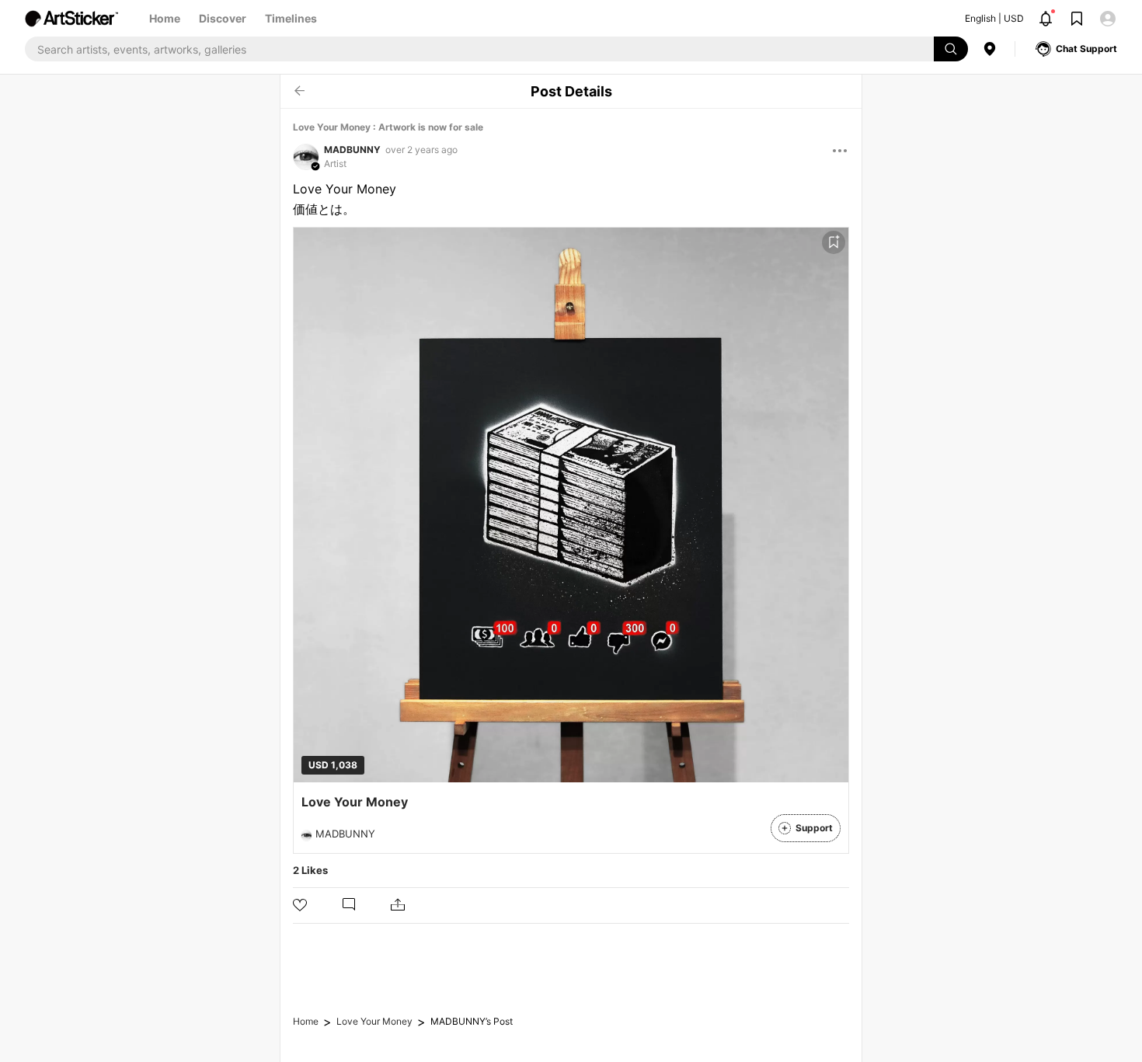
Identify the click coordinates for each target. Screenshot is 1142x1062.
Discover (222, 18)
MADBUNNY (352, 149)
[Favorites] (833, 242)
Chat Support (1086, 48)
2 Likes (310, 870)
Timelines (291, 18)
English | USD (994, 18)
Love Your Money (374, 1021)
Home (164, 18)
